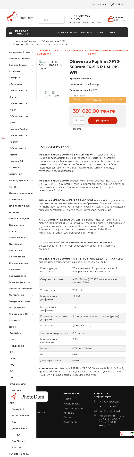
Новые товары (71, 403)
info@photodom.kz (111, 411)
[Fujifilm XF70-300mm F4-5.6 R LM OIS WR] (48, 95)
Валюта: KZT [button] (98, 4)
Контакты (86, 32)
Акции (99, 32)
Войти (119, 4)
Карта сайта (70, 422)
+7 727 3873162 (109, 406)
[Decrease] (82, 123)
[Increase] (82, 118)
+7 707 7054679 (109, 401)
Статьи (111, 32)
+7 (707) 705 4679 (82, 17)
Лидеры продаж (73, 408)
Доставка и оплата (66, 32)
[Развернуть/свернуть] (33, 52)
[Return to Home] (9, 41)
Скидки (67, 398)
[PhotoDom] (26, 18)
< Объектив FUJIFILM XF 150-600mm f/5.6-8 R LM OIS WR (61, 52)
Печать (76, 129)
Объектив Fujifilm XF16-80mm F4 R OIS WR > (108, 52)
